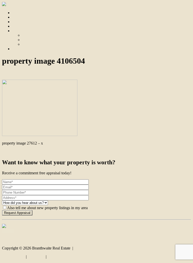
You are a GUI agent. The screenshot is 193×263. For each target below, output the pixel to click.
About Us (30, 35)
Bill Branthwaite (46, 73)
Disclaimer (36, 256)
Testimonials (32, 44)
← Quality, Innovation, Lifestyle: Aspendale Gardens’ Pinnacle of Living (60, 152)
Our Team (30, 40)
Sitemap (53, 256)
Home (17, 13)
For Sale (18, 17)
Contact (18, 49)
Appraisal (19, 26)
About (17, 31)
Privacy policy (13, 256)
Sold (15, 22)
